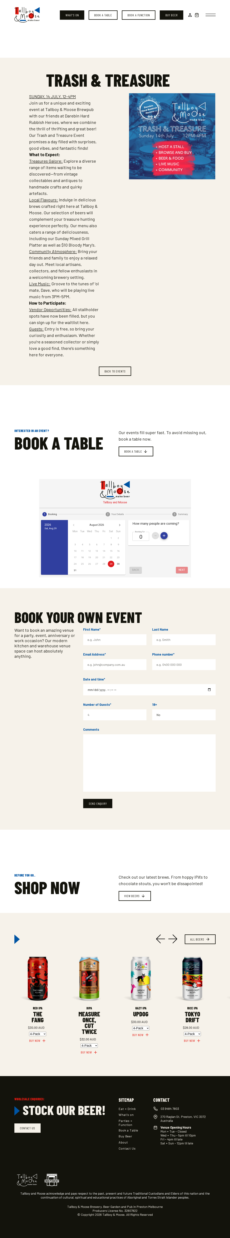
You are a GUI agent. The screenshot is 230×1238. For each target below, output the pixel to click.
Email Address (94, 654)
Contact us (27, 1128)
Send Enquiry (98, 803)
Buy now (34, 1041)
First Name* (92, 629)
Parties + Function (125, 1123)
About (123, 1142)
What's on (72, 15)
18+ (154, 705)
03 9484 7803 (170, 1109)
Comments (91, 729)
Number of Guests (97, 705)
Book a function (138, 15)
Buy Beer (171, 15)
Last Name (160, 629)
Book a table (133, 451)
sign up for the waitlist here (62, 322)
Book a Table (103, 15)
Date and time (94, 679)
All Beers (197, 939)
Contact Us (127, 1148)
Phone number (163, 654)
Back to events (115, 371)
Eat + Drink (127, 1109)
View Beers (132, 896)
